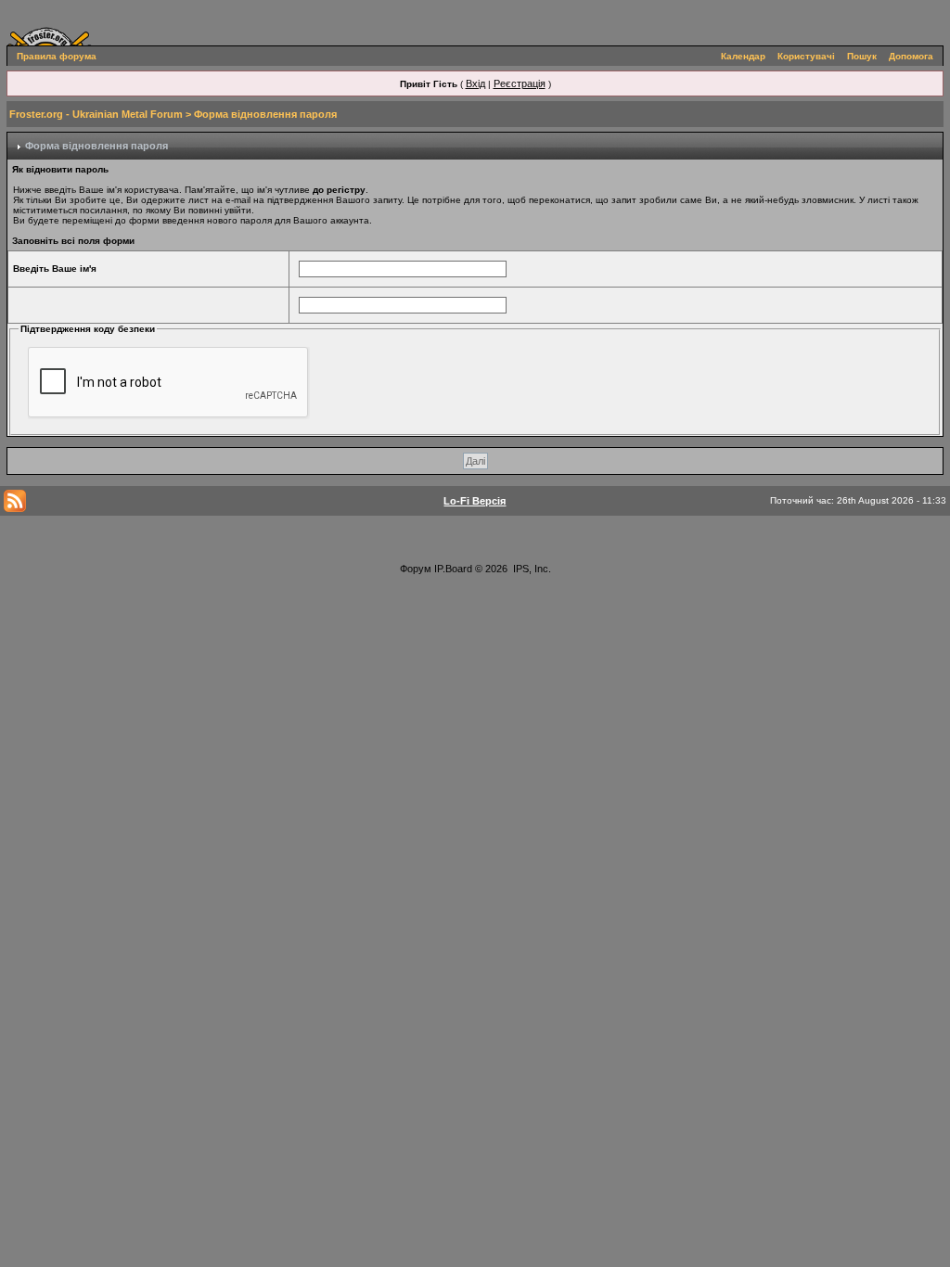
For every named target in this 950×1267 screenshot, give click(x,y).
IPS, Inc (530, 568)
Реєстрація (520, 83)
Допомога (911, 56)
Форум (415, 568)
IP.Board (453, 568)
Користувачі (806, 56)
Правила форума (56, 56)
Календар (743, 56)
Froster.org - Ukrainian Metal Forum (96, 114)
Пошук (862, 56)
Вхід (475, 83)
